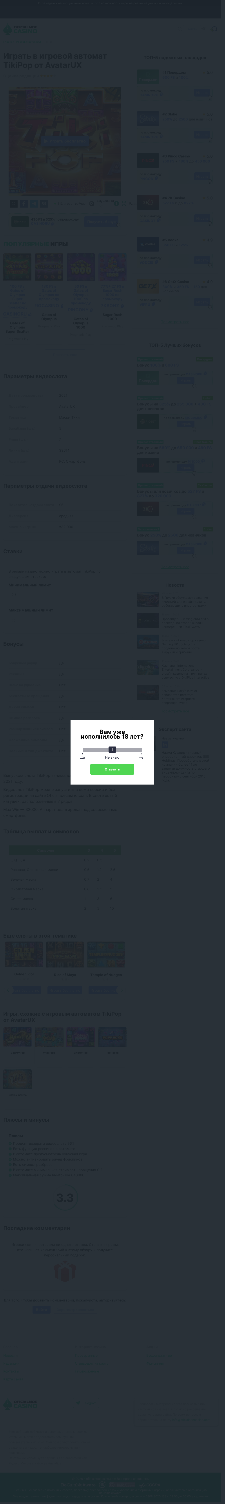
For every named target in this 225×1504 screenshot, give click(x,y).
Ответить (112, 769)
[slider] (112, 750)
